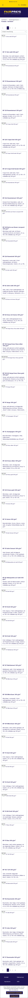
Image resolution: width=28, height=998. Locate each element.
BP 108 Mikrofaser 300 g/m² (12, 694)
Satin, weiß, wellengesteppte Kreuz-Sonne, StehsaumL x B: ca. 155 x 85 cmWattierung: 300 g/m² (12, 320)
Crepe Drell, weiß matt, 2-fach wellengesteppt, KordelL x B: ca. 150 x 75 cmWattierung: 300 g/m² (14, 174)
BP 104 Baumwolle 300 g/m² (12, 899)
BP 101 (3, 590)
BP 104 (4, 882)
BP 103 (4, 853)
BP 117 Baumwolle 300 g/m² (11, 957)
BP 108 (4, 678)
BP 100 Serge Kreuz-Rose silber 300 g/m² (13, 344)
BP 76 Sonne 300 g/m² (10, 519)
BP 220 (4, 123)
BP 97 (3, 824)
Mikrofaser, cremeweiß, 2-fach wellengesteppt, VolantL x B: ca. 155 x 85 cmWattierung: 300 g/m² (14, 700)
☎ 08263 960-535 (13, 1)
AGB (18, 981)
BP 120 (4, 94)
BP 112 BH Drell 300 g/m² (10, 811)
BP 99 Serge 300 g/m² (10, 402)
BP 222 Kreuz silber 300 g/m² (12, 461)
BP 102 (4, 619)
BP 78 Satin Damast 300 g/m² (12, 548)
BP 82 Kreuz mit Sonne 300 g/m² (13, 315)
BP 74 (3, 415)
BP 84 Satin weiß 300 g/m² (11, 285)
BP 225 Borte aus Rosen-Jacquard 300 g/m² (13, 228)
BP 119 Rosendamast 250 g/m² (12, 81)
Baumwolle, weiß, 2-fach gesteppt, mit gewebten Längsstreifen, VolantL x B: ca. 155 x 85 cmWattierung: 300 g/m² (14, 963)
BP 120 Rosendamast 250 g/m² (12, 110)
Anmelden (23, 5)
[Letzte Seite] (15, 27)
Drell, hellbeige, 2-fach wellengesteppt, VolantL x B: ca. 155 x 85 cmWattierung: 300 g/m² (13, 787)
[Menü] (3, 4)
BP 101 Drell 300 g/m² (9, 607)
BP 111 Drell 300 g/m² (9, 753)
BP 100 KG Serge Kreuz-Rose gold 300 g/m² (13, 374)
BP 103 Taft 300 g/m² (9, 869)
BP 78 (3, 532)
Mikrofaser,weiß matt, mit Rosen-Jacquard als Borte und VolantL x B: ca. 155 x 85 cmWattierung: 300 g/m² (13, 233)
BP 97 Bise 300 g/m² (9, 840)
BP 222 (4, 444)
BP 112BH (4, 795)
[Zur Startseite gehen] (12, 12)
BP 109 (4, 707)
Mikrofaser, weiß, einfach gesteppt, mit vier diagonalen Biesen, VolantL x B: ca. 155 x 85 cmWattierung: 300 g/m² (13, 846)
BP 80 (3, 561)
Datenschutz (20, 977)
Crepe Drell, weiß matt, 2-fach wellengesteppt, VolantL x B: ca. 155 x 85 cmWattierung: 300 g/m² (14, 145)
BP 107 (4, 649)
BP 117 (3, 941)
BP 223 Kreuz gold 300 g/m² (12, 490)
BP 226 (4, 240)
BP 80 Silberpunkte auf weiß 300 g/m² (13, 578)
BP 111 (3, 736)
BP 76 (3, 503)
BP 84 (3, 269)
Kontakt (6, 977)
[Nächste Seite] (12, 27)
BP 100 (4, 327)
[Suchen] (19, 4)
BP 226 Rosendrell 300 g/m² (12, 256)
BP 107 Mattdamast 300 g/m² (12, 665)
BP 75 (3, 911)
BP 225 (4, 211)
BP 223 (4, 473)
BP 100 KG (5, 357)
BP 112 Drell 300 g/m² (9, 782)
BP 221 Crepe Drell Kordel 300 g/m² (14, 169)
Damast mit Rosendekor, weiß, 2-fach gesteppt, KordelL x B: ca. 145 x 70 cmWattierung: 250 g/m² (13, 116)
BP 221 (4, 152)
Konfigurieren (14, 996)
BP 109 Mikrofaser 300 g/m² (12, 723)
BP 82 (3, 298)
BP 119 (3, 65)
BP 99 (3, 386)
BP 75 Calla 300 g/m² (9, 928)
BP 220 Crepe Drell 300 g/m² (12, 139)
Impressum (7, 981)
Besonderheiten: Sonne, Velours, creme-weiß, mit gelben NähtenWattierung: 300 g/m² (14, 525)
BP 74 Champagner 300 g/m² (12, 431)
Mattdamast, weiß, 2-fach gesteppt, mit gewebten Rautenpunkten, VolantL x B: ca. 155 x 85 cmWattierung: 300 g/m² (13, 671)
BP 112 (3, 765)
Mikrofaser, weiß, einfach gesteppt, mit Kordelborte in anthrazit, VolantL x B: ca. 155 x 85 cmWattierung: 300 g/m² (14, 729)
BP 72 (3, 35)
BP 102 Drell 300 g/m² (10, 636)
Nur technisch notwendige (14, 992)
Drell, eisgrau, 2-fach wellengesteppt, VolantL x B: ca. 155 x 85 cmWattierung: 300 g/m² (13, 758)
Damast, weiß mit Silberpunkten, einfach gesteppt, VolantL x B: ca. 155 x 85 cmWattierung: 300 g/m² (14, 583)
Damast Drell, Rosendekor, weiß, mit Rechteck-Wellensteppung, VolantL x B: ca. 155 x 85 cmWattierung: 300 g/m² (13, 203)
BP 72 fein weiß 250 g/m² (11, 52)
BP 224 (4, 181)
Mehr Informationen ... (14, 990)
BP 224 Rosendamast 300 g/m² (13, 198)
